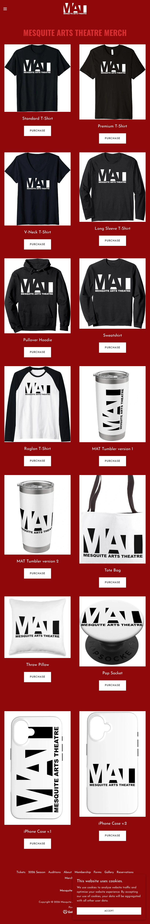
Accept (109, 911)
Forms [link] (98, 872)
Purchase (37, 130)
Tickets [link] (20, 872)
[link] (75, 8)
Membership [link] (83, 872)
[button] (12, 8)
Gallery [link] (109, 872)
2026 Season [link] (36, 872)
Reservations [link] (125, 872)
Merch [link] (69, 878)
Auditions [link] (54, 872)
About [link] (68, 872)
